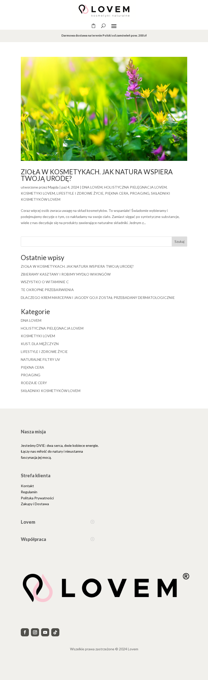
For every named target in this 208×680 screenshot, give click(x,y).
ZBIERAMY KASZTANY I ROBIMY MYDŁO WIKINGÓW (66, 274)
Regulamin (29, 492)
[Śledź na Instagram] (35, 632)
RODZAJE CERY (34, 383)
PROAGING (139, 193)
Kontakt (27, 486)
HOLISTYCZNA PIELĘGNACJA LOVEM (135, 187)
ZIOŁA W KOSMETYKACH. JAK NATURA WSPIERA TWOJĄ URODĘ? (97, 175)
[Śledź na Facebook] (25, 632)
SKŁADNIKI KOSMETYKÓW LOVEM (50, 390)
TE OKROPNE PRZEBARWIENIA (47, 289)
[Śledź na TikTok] (55, 632)
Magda (53, 187)
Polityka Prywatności (37, 498)
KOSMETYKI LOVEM (38, 193)
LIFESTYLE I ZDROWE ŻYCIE (80, 193)
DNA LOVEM (92, 187)
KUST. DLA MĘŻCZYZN (40, 344)
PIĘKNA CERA (116, 193)
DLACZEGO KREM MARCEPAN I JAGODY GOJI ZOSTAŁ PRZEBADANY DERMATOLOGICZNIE (98, 297)
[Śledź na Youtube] (45, 632)
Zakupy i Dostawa (35, 504)
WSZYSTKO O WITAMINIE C (45, 282)
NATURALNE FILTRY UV (40, 359)
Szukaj (179, 241)
